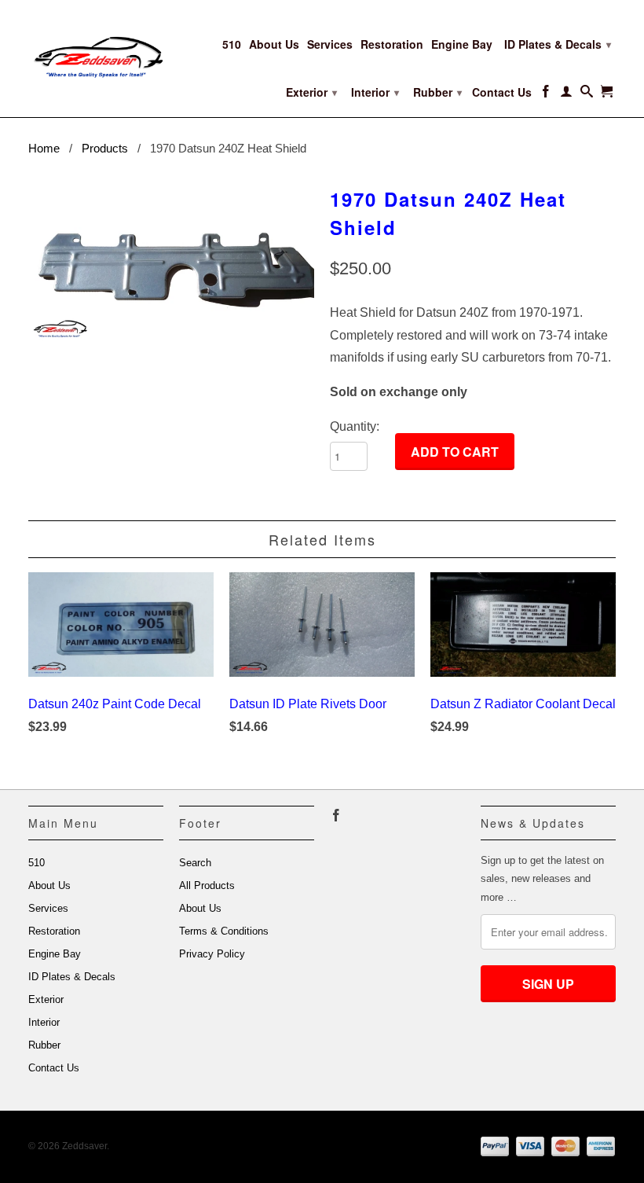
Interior (375, 92)
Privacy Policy (212, 954)
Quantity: (354, 426)
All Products (207, 885)
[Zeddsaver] (95, 47)
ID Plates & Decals (557, 44)
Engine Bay (461, 44)
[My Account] (566, 94)
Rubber (437, 92)
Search (195, 863)
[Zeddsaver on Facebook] (546, 94)
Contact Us (502, 92)
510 (231, 44)
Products (105, 148)
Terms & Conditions (224, 931)
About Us (274, 44)
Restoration (391, 44)
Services (330, 44)
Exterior (311, 92)
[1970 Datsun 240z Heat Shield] (171, 262)
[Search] (586, 94)
